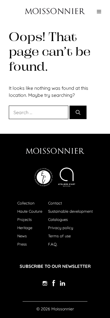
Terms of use (59, 236)
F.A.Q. (52, 244)
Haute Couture (29, 211)
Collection (26, 203)
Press (22, 244)
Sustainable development (70, 211)
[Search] (78, 112)
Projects (24, 219)
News (22, 236)
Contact (55, 203)
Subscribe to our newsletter (55, 266)
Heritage (24, 227)
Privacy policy (60, 227)
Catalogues (58, 219)
